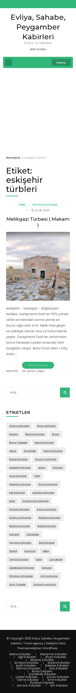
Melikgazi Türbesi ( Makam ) (38, 222)
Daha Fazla (38, 365)
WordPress (50, 648)
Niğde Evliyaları (46, 526)
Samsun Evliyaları (20, 542)
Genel (22, 204)
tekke (46, 551)
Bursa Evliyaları (42, 671)
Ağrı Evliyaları (27, 657)
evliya (41, 467)
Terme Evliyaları (18, 559)
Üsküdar (47, 567)
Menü (61, 63)
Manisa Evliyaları (19, 526)
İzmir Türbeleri (17, 584)
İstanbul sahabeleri (21, 576)
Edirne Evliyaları (28, 680)
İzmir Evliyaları (57, 680)
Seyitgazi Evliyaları (44, 204)
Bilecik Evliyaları (35, 434)
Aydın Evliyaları (26, 665)
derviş (12, 451)
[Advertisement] (38, 111)
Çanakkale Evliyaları (42, 674)
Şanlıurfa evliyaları (44, 584)
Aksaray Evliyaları (42, 660)
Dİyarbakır (30, 451)
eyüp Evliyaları (18, 476)
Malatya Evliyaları (49, 517)
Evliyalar (58, 467)
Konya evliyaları (47, 509)
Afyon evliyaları (46, 426)
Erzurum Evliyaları (46, 459)
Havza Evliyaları (48, 484)
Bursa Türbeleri (18, 442)
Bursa (55, 434)
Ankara (13, 434)
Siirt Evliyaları (47, 542)
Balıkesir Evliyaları (57, 665)
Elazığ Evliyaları (18, 459)
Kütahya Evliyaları (20, 517)
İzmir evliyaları (49, 576)
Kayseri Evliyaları (19, 509)
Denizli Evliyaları (44, 442)
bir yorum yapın (33, 371)
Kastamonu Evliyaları (35, 501)
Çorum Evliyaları (58, 677)
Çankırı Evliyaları (26, 677)
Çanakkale (56, 559)
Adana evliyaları (19, 426)
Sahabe (14, 534)
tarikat (13, 551)
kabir (12, 501)
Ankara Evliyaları (59, 663)
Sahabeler (32, 534)
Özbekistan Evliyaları (21, 567)
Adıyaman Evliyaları (53, 654)
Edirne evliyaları (53, 451)
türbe (39, 559)
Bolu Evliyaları (58, 668)
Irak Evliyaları (17, 492)
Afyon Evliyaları (55, 657)
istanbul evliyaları (43, 492)
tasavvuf (29, 551)
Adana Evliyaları (20, 654)
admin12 (12, 371)
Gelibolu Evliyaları (20, 484)
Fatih (37, 476)
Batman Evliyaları (28, 668)
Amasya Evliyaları (26, 663)
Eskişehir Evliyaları (20, 467)
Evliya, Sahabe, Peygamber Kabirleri (38, 27)
